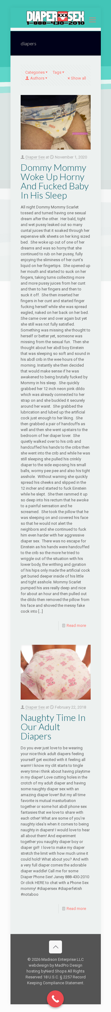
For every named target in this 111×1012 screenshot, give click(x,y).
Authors (37, 78)
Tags (57, 72)
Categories (35, 72)
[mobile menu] (92, 20)
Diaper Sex (35, 157)
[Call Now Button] (55, 998)
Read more (76, 625)
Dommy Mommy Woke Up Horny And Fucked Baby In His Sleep (55, 181)
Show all (78, 78)
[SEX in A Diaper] (55, 18)
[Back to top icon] (55, 946)
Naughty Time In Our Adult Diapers (53, 726)
